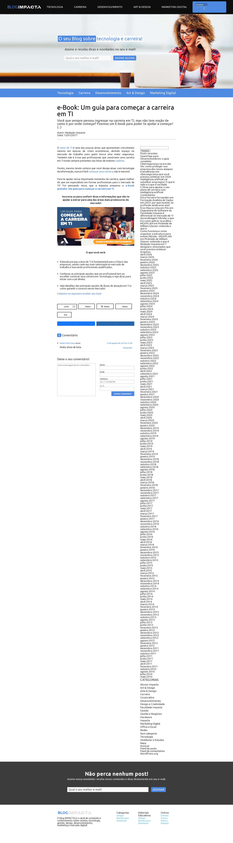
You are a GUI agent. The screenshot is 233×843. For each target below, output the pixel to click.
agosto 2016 (147, 531)
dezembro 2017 (149, 490)
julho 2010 (146, 674)
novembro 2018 (149, 461)
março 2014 (147, 604)
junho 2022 (146, 368)
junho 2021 (146, 381)
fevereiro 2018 (149, 484)
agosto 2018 (147, 469)
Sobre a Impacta (165, 821)
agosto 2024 (147, 303)
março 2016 (147, 544)
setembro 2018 (149, 466)
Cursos (164, 818)
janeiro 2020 (147, 425)
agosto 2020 (147, 407)
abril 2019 (146, 448)
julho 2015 (146, 562)
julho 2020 (146, 409)
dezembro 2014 (149, 580)
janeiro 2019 (147, 456)
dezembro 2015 (149, 552)
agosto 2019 (147, 438)
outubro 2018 (148, 464)
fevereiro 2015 (149, 575)
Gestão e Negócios (151, 713)
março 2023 (147, 347)
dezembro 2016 (149, 521)
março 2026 (147, 257)
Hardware (146, 717)
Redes (144, 730)
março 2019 (147, 451)
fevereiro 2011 (149, 666)
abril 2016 (146, 542)
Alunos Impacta (149, 684)
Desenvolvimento (109, 6)
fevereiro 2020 (149, 422)
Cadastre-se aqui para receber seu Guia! (79, 293)
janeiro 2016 (147, 549)
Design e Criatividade (152, 704)
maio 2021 (146, 383)
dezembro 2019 (149, 428)
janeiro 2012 (147, 645)
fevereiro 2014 (149, 606)
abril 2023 (146, 345)
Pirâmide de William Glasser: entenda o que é (156, 226)
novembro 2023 (149, 327)
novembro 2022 (149, 358)
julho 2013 (146, 622)
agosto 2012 (147, 640)
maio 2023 (146, 342)
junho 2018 (146, 474)
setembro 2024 (149, 301)
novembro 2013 (149, 614)
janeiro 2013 (147, 630)
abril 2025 (146, 283)
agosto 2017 (147, 500)
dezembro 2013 (149, 611)
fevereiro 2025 (149, 288)
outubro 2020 (148, 402)
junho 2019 (146, 443)
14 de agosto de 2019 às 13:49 (119, 343)
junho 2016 (146, 536)
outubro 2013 (148, 617)
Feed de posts (148, 748)
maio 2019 (146, 446)
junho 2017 (146, 505)
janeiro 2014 (147, 609)
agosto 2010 (147, 671)
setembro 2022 (149, 363)
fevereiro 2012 (149, 643)
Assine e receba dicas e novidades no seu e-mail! (100, 49)
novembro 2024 (149, 295)
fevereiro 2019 (149, 453)
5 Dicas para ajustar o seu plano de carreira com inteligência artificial (155, 190)
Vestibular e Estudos (152, 739)
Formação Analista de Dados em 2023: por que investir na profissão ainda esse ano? (156, 203)
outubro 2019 (148, 433)
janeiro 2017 (147, 518)
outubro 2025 (148, 267)
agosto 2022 (147, 365)
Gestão (144, 710)
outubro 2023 (148, 329)
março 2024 (147, 316)
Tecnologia (55, 6)
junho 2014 (146, 596)
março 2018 (147, 482)
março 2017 (147, 513)
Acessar (145, 745)
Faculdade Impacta (151, 707)
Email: (102, 372)
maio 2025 (146, 280)
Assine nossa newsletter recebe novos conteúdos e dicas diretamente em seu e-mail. (116, 779)
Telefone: (104, 379)
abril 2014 (146, 601)
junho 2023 (146, 339)
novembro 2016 (149, 523)
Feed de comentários (152, 751)
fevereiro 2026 (149, 259)
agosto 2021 (147, 376)
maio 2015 (146, 567)
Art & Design (142, 6)
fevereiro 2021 (149, 391)
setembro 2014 (149, 588)
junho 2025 (146, 277)
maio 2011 (146, 661)
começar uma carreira (101, 171)
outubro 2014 (148, 586)
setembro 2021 (149, 373)
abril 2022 (146, 370)
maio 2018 (146, 477)
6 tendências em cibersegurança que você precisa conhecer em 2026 (155, 174)
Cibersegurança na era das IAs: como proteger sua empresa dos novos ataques (156, 166)
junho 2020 (146, 412)
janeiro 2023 (147, 352)
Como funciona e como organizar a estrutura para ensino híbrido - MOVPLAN (156, 234)
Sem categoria (148, 733)
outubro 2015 (148, 557)
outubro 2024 (148, 298)
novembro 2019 (149, 430)
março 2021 (147, 389)
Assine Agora (125, 57)
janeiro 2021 (147, 394)
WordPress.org (149, 753)
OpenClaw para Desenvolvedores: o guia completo (154, 159)
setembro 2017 (149, 497)
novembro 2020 (149, 399)
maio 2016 (146, 539)
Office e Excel (148, 726)
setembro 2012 (149, 637)
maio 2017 (146, 508)
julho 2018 (146, 472)
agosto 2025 (147, 272)
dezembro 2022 (149, 355)
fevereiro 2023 (149, 350)
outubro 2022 (148, 360)
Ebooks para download (122, 819)
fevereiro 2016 (149, 547)
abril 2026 (146, 254)
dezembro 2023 (149, 324)
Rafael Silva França (67, 343)
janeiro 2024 (147, 321)
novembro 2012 (149, 635)
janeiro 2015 (147, 578)
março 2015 (147, 573)
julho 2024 (146, 306)
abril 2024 (146, 314)
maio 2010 (146, 676)
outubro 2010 (148, 668)
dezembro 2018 (149, 459)
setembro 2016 (149, 529)
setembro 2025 (149, 270)
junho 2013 (146, 624)
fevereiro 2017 (149, 516)
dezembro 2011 (149, 648)
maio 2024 (146, 311)
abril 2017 (146, 510)
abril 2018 (146, 479)
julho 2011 (146, 656)
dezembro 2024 (149, 293)
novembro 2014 (149, 583)
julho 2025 (146, 275)
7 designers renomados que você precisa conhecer (155, 247)
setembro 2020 (149, 404)
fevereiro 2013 (149, 627)
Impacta (145, 720)
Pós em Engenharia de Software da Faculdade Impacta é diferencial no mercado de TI (157, 211)
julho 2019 (146, 441)
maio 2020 (146, 415)
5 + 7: (102, 386)
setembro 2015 (149, 560)
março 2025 (147, 285)
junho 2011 (146, 658)
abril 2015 (146, 570)
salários (120, 160)
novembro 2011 (149, 650)
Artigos (120, 815)
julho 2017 (146, 503)
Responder (127, 348)
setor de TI (66, 147)
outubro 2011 (148, 653)
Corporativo (147, 697)
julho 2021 (146, 378)
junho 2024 (146, 308)
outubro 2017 (148, 495)
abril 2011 (146, 663)
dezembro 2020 (149, 396)
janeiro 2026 (147, 262)
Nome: (102, 365)
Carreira (80, 6)
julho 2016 (146, 534)
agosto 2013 (147, 619)
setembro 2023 (149, 332)
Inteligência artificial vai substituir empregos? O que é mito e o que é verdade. (157, 182)
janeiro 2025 (147, 290)
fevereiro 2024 (149, 319)
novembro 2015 (149, 555)
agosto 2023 (147, 334)
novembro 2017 (149, 492)
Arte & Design (148, 690)
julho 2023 (146, 337)
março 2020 (147, 420)
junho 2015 (146, 565)
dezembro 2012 (149, 632)
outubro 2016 (148, 526)
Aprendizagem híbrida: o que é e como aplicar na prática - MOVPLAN (157, 221)
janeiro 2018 (147, 487)
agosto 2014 (147, 591)
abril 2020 (146, 417)
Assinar (158, 789)
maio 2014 (146, 598)
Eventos (165, 815)
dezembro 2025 (149, 264)
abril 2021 (146, 386)
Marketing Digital (174, 6)
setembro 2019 (149, 435)
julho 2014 (146, 593)
